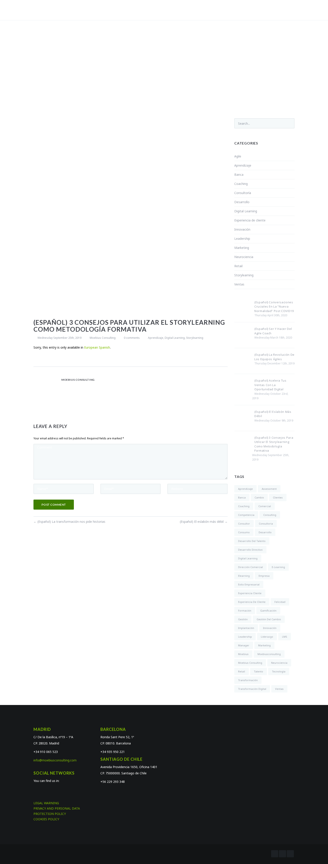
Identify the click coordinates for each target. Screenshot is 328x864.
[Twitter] (282, 853)
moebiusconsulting (269, 654)
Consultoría (242, 193)
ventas (279, 688)
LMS (284, 636)
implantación (246, 628)
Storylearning (194, 338)
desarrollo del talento (252, 541)
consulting (269, 515)
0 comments (132, 338)
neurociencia (279, 662)
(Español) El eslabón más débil (204, 521)
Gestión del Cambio (269, 619)
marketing (264, 645)
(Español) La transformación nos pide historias (69, 521)
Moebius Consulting (103, 338)
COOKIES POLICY (46, 819)
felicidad (279, 602)
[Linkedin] (290, 853)
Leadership (242, 238)
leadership (245, 636)
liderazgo (267, 636)
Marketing (241, 248)
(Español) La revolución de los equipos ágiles (274, 357)
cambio (259, 497)
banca (242, 497)
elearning (244, 575)
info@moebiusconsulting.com (55, 760)
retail (241, 671)
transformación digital (252, 688)
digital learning (247, 558)
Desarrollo (241, 202)
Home (99, 68)
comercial (264, 506)
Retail (238, 266)
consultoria (266, 523)
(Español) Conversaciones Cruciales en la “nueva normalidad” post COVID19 (274, 306)
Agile (237, 156)
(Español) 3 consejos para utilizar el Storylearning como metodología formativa (273, 444)
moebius (243, 654)
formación (244, 610)
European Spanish (97, 347)
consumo (244, 532)
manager (243, 645)
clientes (278, 497)
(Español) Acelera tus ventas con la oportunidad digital (270, 384)
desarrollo (265, 532)
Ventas (239, 284)
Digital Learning (175, 338)
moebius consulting (250, 662)
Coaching (241, 184)
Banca (238, 174)
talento (258, 671)
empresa (264, 575)
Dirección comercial (250, 567)
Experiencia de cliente (250, 220)
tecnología (278, 671)
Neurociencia (243, 257)
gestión (243, 619)
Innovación (242, 229)
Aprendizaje (115, 68)
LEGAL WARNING (46, 803)
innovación (269, 628)
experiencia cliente (250, 593)
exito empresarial (248, 584)
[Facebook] (274, 853)
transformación (248, 680)
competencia (246, 515)
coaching (243, 506)
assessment (269, 488)
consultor (244, 523)
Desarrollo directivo (250, 549)
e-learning (278, 567)
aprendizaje (245, 488)
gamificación (268, 610)
